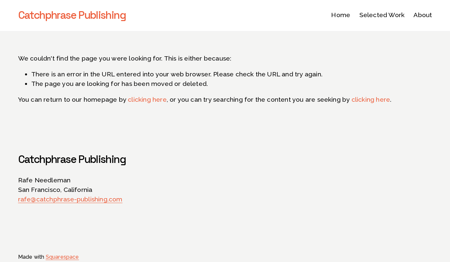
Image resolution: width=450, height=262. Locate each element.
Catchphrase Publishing (72, 15)
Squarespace (62, 257)
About (422, 15)
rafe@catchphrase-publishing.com (70, 199)
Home (340, 15)
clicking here (147, 99)
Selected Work (382, 15)
